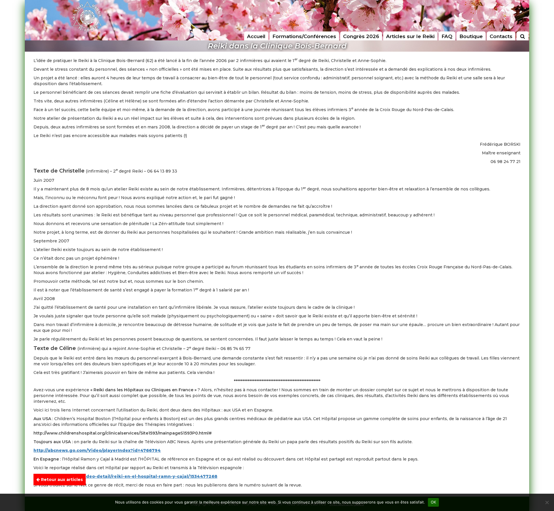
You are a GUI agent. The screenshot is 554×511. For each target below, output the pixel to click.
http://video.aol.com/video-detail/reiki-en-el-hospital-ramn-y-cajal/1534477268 (125, 476)
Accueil (256, 36)
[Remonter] (543, 480)
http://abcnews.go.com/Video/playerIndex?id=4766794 (97, 450)
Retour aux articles (61, 479)
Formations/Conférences (304, 36)
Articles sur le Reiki (410, 36)
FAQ (446, 36)
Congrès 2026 (361, 36)
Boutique (471, 36)
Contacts (501, 36)
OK (433, 502)
